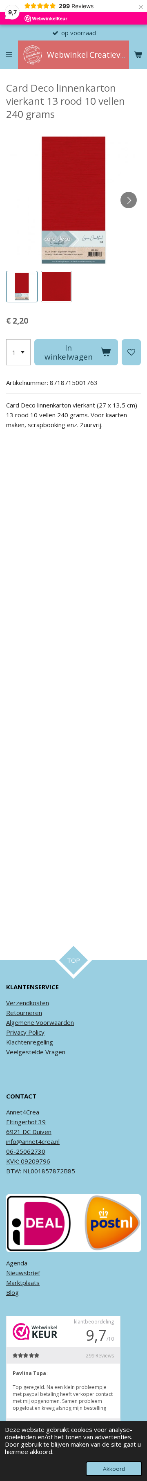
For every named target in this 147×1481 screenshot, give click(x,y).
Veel (12, 1052)
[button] (22, 286)
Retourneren (24, 1012)
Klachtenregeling (29, 1042)
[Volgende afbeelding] (128, 200)
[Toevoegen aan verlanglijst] (131, 352)
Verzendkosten (27, 1003)
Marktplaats (23, 1282)
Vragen (54, 1052)
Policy (36, 1032)
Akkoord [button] (114, 1468)
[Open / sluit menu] (9, 55)
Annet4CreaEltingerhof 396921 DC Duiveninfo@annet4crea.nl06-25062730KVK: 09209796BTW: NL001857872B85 (40, 1141)
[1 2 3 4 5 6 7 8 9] (18, 352)
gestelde (31, 1052)
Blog (12, 1292)
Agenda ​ (17, 1263)
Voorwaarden (54, 1022)
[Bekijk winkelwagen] (138, 55)
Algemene (20, 1022)
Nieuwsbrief (23, 1273)
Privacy (16, 1032)
